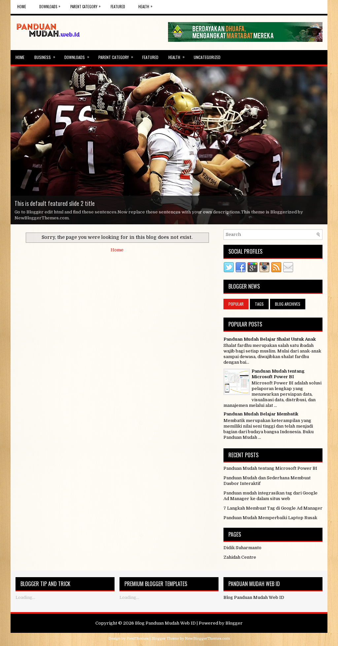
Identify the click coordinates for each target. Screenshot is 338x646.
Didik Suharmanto (242, 547)
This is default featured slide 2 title (55, 203)
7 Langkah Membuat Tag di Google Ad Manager (272, 508)
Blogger (234, 623)
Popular (236, 304)
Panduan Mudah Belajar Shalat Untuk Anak (269, 339)
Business (44, 57)
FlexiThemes (137, 638)
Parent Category (85, 6)
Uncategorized (207, 57)
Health (145, 6)
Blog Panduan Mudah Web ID (165, 623)
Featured (118, 6)
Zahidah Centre (239, 557)
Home (21, 6)
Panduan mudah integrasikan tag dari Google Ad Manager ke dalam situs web (270, 496)
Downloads (49, 6)
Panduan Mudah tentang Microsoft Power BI (278, 374)
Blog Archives (287, 304)
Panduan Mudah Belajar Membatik (260, 413)
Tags (259, 304)
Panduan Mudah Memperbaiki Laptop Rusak (270, 517)
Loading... (25, 597)
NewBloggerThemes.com (207, 638)
